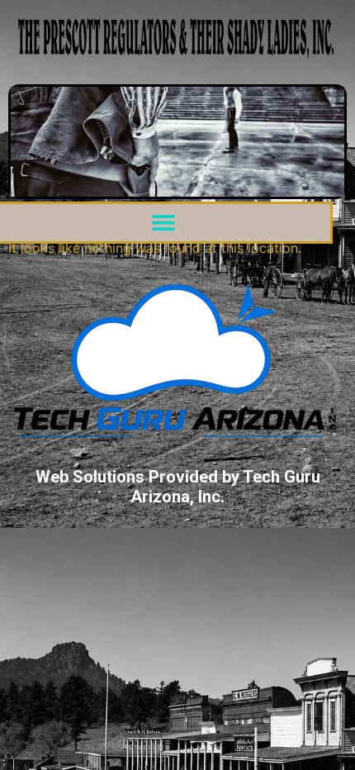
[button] (163, 222)
